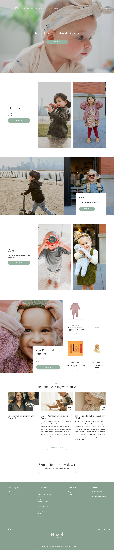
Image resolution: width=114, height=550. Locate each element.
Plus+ (68, 546)
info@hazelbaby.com (100, 496)
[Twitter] (104, 529)
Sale (40, 8)
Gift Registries (41, 511)
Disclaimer (40, 496)
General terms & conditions (44, 494)
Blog (56, 8)
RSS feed (73, 546)
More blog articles (57, 447)
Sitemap (39, 509)
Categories (72, 487)
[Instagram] (99, 529)
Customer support (42, 506)
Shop (23, 8)
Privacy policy (41, 499)
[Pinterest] (109, 529)
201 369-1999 (98, 492)
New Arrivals (32, 8)
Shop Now (57, 41)
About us (39, 492)
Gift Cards (48, 8)
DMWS (64, 546)
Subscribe (71, 474)
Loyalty (39, 513)
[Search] (101, 8)
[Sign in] (96, 8)
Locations (40, 516)
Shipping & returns (42, 504)
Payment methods (42, 501)
